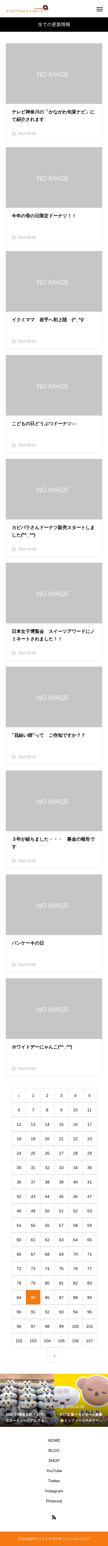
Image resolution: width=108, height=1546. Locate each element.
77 (89, 1268)
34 (75, 1167)
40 (75, 1182)
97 (33, 1326)
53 (89, 1211)
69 (61, 1254)
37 (33, 1182)
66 (19, 1254)
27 (61, 1153)
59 (89, 1225)
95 (89, 1312)
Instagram (54, 1491)
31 (33, 1167)
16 (75, 1124)
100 (75, 1326)
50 (47, 1211)
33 (61, 1167)
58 (75, 1225)
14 (47, 1124)
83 (89, 1283)
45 (61, 1196)
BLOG (54, 1450)
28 (75, 1153)
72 (19, 1268)
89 (89, 1297)
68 (47, 1254)
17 (89, 1124)
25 (33, 1153)
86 (47, 1297)
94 (75, 1312)
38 (47, 1182)
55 (33, 1225)
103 (33, 1341)
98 (47, 1326)
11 (89, 1110)
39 (61, 1182)
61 (33, 1239)
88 (75, 1297)
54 (19, 1225)
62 (47, 1239)
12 (19, 1124)
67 (33, 1254)
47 (89, 1196)
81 (61, 1283)
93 (61, 1312)
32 (47, 1167)
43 (33, 1196)
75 (61, 1268)
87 (61, 1297)
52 (75, 1211)
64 (75, 1239)
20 (47, 1138)
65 (89, 1239)
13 (33, 1124)
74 (47, 1268)
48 (19, 1211)
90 (19, 1312)
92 (47, 1312)
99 (61, 1326)
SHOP (54, 1460)
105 (61, 1341)
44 (47, 1196)
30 (19, 1167)
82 (75, 1283)
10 (75, 1110)
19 (33, 1138)
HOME (54, 1440)
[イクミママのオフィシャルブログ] (27, 8)
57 (61, 1225)
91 (33, 1312)
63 (61, 1239)
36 (19, 1182)
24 (19, 1153)
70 (75, 1254)
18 (19, 1138)
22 (75, 1138)
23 (89, 1138)
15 (61, 1124)
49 (33, 1211)
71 (89, 1254)
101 (89, 1326)
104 (47, 1341)
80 (47, 1283)
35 (89, 1167)
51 (61, 1211)
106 (75, 1341)
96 (19, 1326)
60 (19, 1239)
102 (19, 1341)
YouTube (54, 1470)
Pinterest (54, 1501)
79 (33, 1283)
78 (19, 1283)
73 (33, 1268)
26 (47, 1153)
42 (19, 1196)
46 (75, 1196)
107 (89, 1341)
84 (19, 1297)
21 (61, 1138)
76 (75, 1268)
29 (89, 1153)
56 (47, 1225)
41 (89, 1182)
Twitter (54, 1480)
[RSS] (54, 1517)
